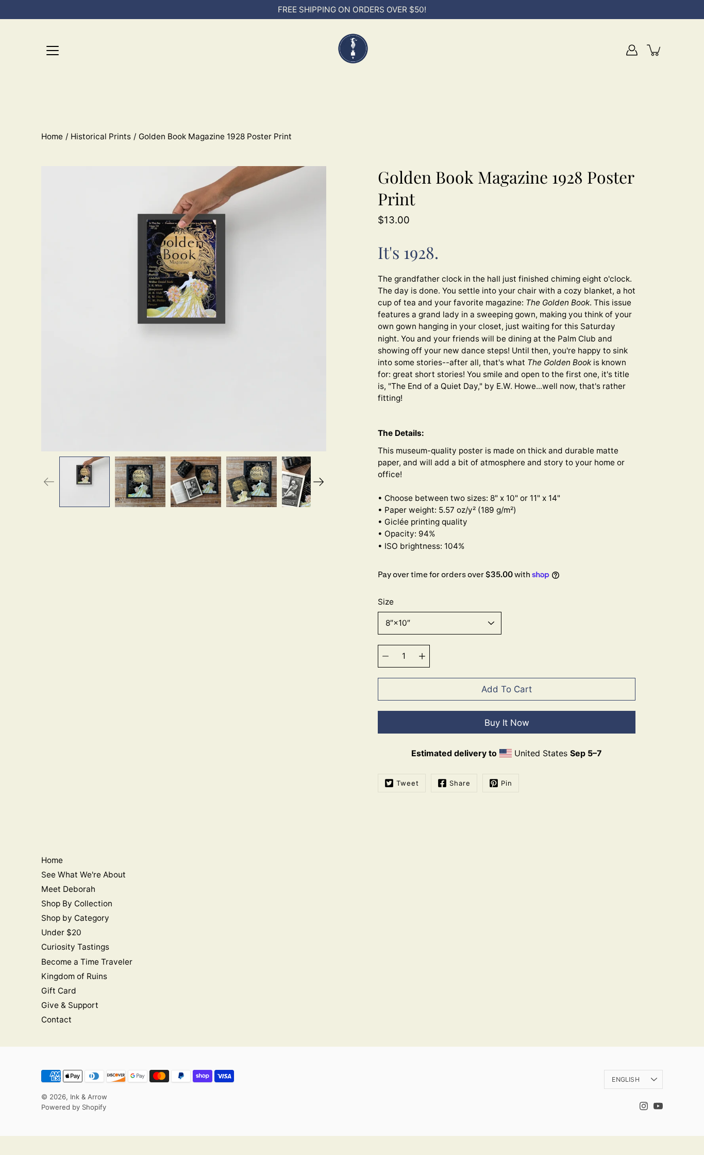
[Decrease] (385, 656)
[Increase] (422, 656)
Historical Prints (101, 136)
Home (52, 136)
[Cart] (654, 50)
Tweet (407, 783)
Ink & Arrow (88, 1097)
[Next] (318, 482)
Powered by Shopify (73, 1107)
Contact (56, 1019)
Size (386, 602)
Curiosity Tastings (75, 947)
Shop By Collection (76, 903)
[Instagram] (643, 1106)
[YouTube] (658, 1106)
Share (460, 783)
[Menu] (52, 50)
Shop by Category (75, 918)
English (626, 1079)
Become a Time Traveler (86, 962)
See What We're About (83, 875)
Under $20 (61, 932)
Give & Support (69, 1005)
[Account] (632, 50)
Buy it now (506, 723)
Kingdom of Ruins (74, 976)
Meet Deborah (68, 889)
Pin (506, 783)
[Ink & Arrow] (352, 50)
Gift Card (58, 991)
